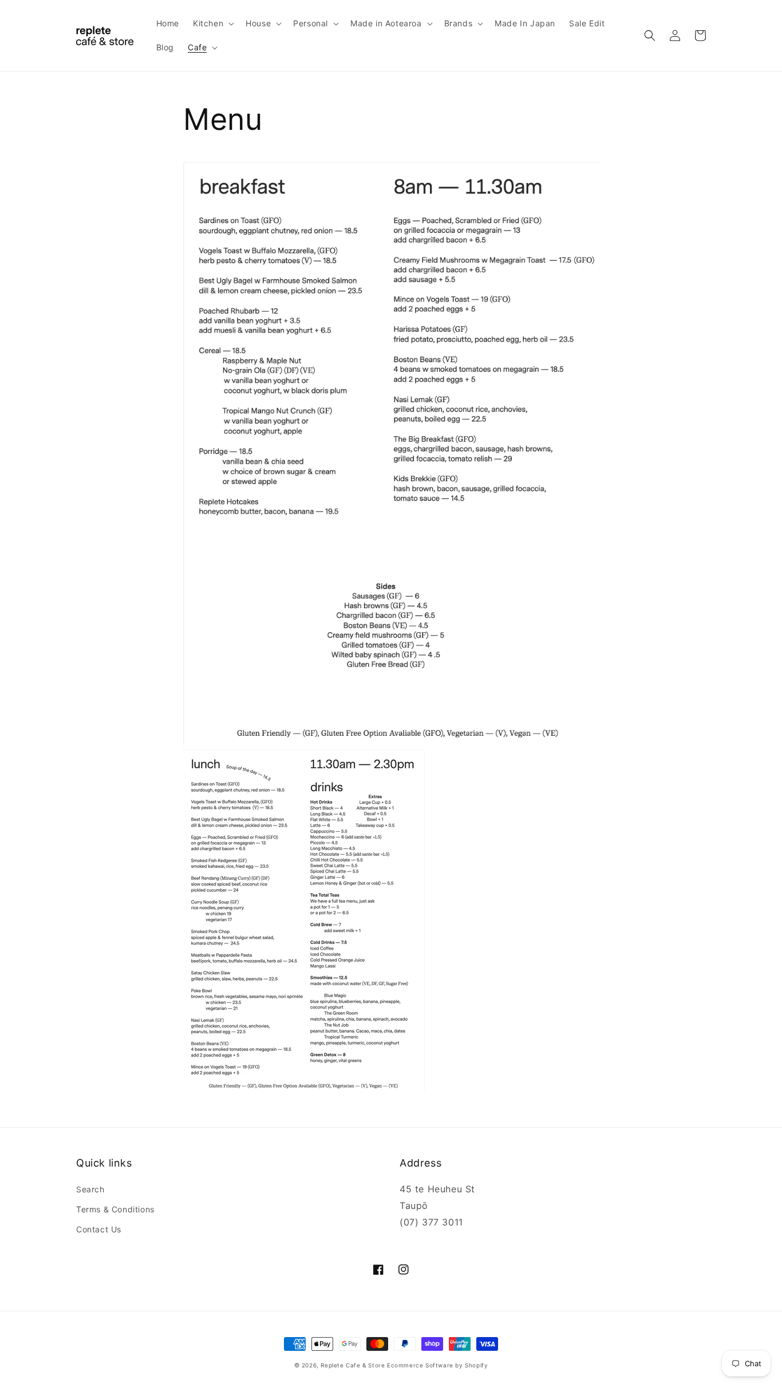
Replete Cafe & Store (353, 1365)
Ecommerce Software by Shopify (437, 1365)
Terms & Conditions (115, 1209)
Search (90, 1189)
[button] (212, 23)
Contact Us (98, 1229)
